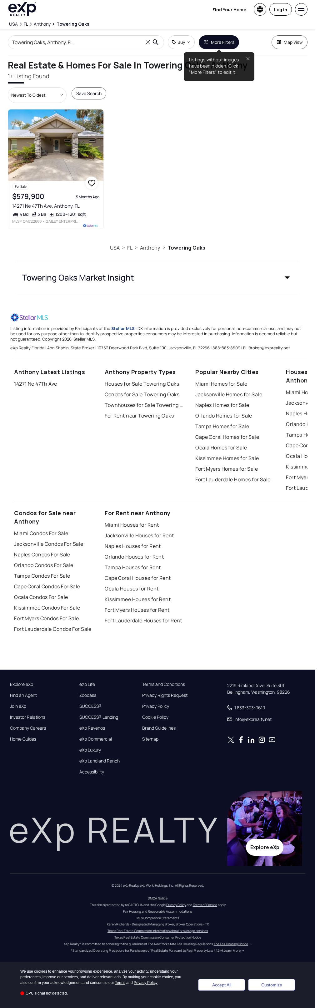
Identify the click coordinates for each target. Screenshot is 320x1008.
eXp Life (87, 684)
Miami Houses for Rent (132, 524)
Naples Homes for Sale (222, 405)
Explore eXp (21, 684)
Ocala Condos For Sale (41, 597)
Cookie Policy (155, 717)
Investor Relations (27, 717)
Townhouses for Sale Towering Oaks (144, 405)
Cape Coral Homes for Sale (227, 436)
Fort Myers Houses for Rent (137, 609)
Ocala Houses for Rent (131, 588)
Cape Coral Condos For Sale (47, 586)
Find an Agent (23, 695)
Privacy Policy (155, 706)
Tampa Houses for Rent (133, 567)
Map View (293, 42)
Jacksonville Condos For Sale (48, 543)
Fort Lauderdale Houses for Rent (143, 620)
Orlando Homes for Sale (223, 415)
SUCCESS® (90, 706)
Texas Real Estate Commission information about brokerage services (158, 931)
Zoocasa (88, 695)
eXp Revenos (92, 728)
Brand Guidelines (159, 728)
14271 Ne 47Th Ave (35, 383)
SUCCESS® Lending (98, 717)
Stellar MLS (123, 328)
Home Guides (23, 739)
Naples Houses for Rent (133, 546)
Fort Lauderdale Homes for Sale (232, 479)
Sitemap (150, 739)
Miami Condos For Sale (41, 533)
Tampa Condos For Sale (42, 575)
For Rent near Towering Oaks (139, 415)
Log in (280, 10)
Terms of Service (205, 905)
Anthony (150, 247)
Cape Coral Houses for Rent (138, 578)
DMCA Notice (158, 898)
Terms (120, 982)
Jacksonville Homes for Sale (228, 394)
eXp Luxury (90, 750)
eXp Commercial (95, 739)
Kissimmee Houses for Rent (138, 599)
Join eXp (18, 706)
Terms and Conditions (163, 684)
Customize (271, 984)
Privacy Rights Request (165, 695)
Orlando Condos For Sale (43, 565)
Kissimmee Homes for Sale (227, 458)
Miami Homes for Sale (221, 383)
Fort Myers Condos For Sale (46, 618)
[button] (157, 277)
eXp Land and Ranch (99, 761)
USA (115, 247)
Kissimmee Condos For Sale (47, 607)
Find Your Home (229, 10)
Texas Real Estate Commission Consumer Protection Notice (157, 937)
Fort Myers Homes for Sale (226, 468)
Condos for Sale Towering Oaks (142, 394)
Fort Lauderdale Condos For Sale (53, 629)
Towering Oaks (186, 247)
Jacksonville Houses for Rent (139, 535)
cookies (40, 971)
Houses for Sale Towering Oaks (142, 383)
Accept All (221, 984)
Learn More (232, 950)
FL (129, 247)
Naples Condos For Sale (42, 554)
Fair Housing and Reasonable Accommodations (157, 911)
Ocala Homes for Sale (221, 447)
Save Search (89, 93)
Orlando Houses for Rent (134, 556)
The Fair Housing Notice (231, 944)
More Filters (222, 42)
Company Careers (28, 728)
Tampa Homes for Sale (222, 426)
